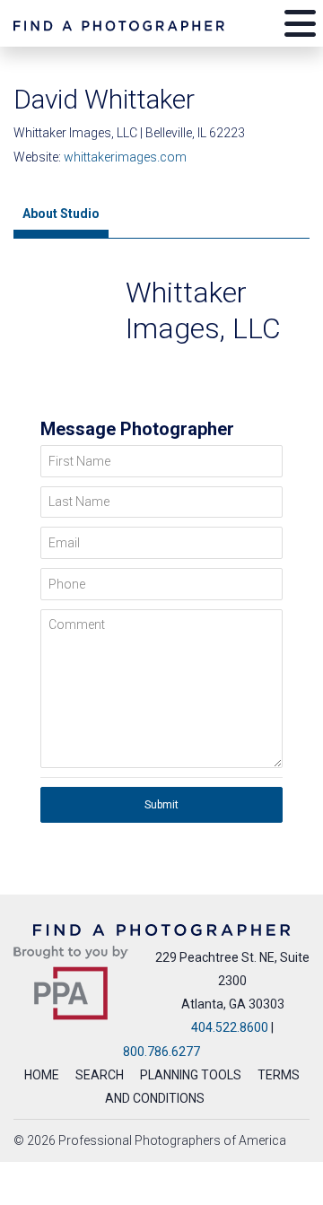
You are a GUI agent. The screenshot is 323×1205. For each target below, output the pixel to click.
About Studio (61, 213)
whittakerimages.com (125, 157)
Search (99, 1075)
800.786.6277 (161, 1051)
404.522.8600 (229, 1027)
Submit (161, 805)
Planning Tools (190, 1075)
